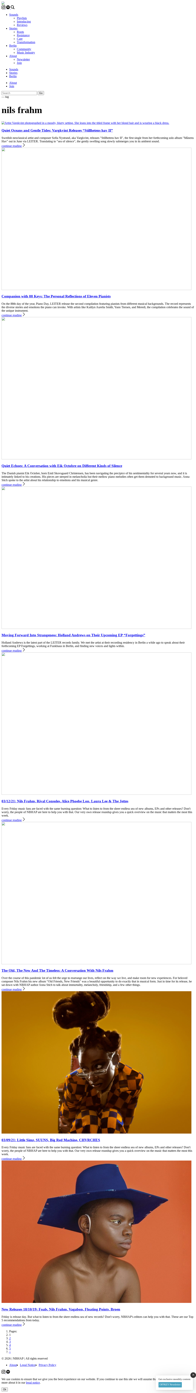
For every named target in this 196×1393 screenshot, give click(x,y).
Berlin (13, 45)
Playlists (22, 18)
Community (24, 49)
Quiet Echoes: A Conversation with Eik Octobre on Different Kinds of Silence (62, 466)
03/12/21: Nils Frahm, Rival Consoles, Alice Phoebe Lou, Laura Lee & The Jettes (65, 801)
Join (19, 62)
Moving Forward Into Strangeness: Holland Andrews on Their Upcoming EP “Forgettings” (73, 635)
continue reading (12, 146)
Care (20, 38)
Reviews (22, 25)
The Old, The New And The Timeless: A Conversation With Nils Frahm (57, 970)
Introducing (24, 21)
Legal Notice (28, 1365)
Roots (20, 31)
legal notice (33, 1382)
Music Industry (26, 52)
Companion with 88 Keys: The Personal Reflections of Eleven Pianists (56, 296)
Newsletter (23, 59)
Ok (4, 1389)
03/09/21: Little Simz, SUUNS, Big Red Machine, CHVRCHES (51, 1140)
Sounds (13, 14)
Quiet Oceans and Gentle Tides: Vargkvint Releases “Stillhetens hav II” (57, 130)
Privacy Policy (47, 1365)
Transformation (26, 42)
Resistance (23, 35)
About (13, 56)
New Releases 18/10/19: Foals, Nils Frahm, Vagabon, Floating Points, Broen (61, 1309)
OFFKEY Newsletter (170, 1384)
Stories (13, 28)
